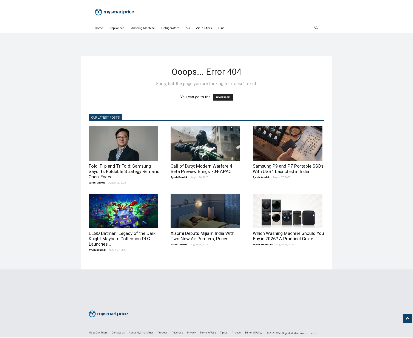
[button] (316, 28)
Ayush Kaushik (179, 177)
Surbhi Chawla (97, 182)
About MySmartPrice (141, 332)
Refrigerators (170, 28)
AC (188, 28)
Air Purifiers (204, 28)
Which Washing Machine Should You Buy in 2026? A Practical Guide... (288, 236)
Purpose (163, 332)
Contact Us (118, 332)
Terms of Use (208, 332)
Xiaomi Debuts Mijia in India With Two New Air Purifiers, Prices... (202, 236)
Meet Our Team (98, 332)
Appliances (116, 28)
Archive (236, 332)
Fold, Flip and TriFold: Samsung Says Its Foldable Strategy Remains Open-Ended (124, 171)
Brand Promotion (263, 244)
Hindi (221, 28)
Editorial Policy (253, 332)
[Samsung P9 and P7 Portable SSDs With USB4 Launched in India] (288, 143)
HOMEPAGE (223, 97)
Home (99, 28)
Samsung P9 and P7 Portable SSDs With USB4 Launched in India (288, 169)
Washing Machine (143, 28)
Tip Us (224, 332)
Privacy (191, 332)
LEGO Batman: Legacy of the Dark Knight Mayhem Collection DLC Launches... (122, 239)
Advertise (177, 332)
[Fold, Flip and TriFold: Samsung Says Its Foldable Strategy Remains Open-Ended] (124, 143)
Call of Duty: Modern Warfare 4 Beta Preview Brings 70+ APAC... (203, 169)
